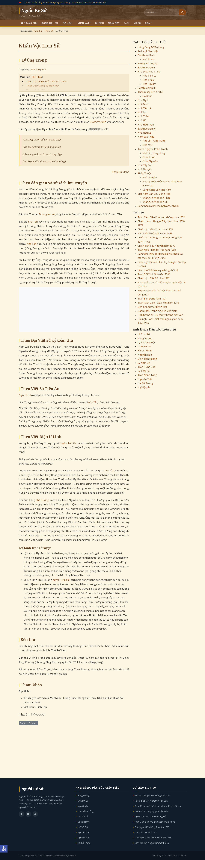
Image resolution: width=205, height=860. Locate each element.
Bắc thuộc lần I (146, 55)
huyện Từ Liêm (68, 443)
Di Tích (99, 23)
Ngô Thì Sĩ (25, 395)
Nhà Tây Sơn (145, 165)
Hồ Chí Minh (145, 350)
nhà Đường (42, 500)
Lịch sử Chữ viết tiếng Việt (152, 306)
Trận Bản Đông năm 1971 (152, 298)
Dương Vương (98, 122)
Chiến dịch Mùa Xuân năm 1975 (155, 229)
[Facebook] (21, 814)
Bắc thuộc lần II (146, 67)
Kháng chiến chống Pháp (156, 197)
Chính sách (172, 855)
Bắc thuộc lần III (147, 88)
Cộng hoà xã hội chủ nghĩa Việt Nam (158, 206)
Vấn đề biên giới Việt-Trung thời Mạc (152, 795)
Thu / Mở (36, 77)
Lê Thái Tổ (144, 334)
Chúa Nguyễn (150, 161)
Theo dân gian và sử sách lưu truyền (46, 81)
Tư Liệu (67, 23)
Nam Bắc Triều (146, 136)
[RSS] (35, 814)
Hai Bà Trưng (145, 383)
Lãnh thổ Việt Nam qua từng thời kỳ (158, 270)
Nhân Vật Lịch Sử (38, 69)
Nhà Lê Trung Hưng (153, 140)
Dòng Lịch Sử (50, 23)
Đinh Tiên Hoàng (147, 358)
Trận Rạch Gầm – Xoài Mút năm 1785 (158, 302)
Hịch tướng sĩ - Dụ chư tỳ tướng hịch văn (160, 315)
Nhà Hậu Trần (146, 124)
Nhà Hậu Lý (149, 84)
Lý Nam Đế (144, 362)
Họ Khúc (147, 96)
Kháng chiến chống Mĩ (154, 202)
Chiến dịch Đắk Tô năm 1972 (154, 278)
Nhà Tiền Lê (144, 108)
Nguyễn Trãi (145, 379)
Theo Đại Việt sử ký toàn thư (42, 85)
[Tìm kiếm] (182, 12)
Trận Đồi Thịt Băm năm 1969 (154, 274)
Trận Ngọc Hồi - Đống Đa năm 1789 (151, 827)
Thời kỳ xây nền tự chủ (150, 92)
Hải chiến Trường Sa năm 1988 (155, 233)
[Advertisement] (74, 309)
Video (137, 23)
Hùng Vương (145, 338)
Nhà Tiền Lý (149, 75)
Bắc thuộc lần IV (147, 128)
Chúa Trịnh (148, 157)
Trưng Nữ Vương (147, 63)
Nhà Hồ (142, 120)
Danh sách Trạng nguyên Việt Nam (157, 311)
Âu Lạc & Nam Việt (148, 51)
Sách (127, 23)
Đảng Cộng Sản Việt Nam (156, 189)
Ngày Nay (114, 23)
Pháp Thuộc (144, 173)
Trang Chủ (31, 23)
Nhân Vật (83, 23)
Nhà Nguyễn (145, 169)
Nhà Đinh (143, 104)
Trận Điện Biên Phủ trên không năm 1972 (161, 217)
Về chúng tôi (158, 855)
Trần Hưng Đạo (146, 367)
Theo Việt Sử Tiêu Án (38, 90)
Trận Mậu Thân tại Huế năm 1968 (157, 249)
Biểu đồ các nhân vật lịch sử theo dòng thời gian (157, 806)
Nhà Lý (142, 112)
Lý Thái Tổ (144, 371)
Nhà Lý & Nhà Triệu (149, 71)
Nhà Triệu (148, 59)
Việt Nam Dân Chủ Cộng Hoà (154, 193)
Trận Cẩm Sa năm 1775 (145, 832)
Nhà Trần (143, 116)
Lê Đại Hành (144, 346)
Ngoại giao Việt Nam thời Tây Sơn (151, 800)
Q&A (147, 23)
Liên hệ (183, 855)
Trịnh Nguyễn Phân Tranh (153, 149)
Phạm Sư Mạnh (120, 172)
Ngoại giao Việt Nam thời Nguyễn (150, 816)
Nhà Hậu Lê (144, 132)
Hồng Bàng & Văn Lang (151, 47)
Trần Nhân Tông (147, 375)
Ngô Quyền (144, 387)
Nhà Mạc (147, 145)
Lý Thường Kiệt (146, 342)
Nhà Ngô (143, 100)
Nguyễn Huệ (145, 354)
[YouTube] (28, 814)
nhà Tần (33, 221)
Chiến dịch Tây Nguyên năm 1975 (156, 245)
